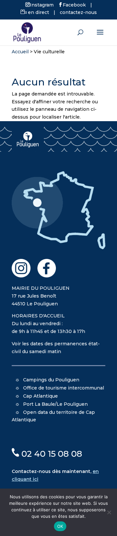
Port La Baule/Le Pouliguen (55, 404)
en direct (38, 12)
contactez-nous (78, 12)
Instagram (42, 4)
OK (60, 526)
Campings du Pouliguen (51, 380)
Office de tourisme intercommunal (63, 388)
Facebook (74, 4)
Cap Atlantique (40, 396)
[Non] (109, 512)
